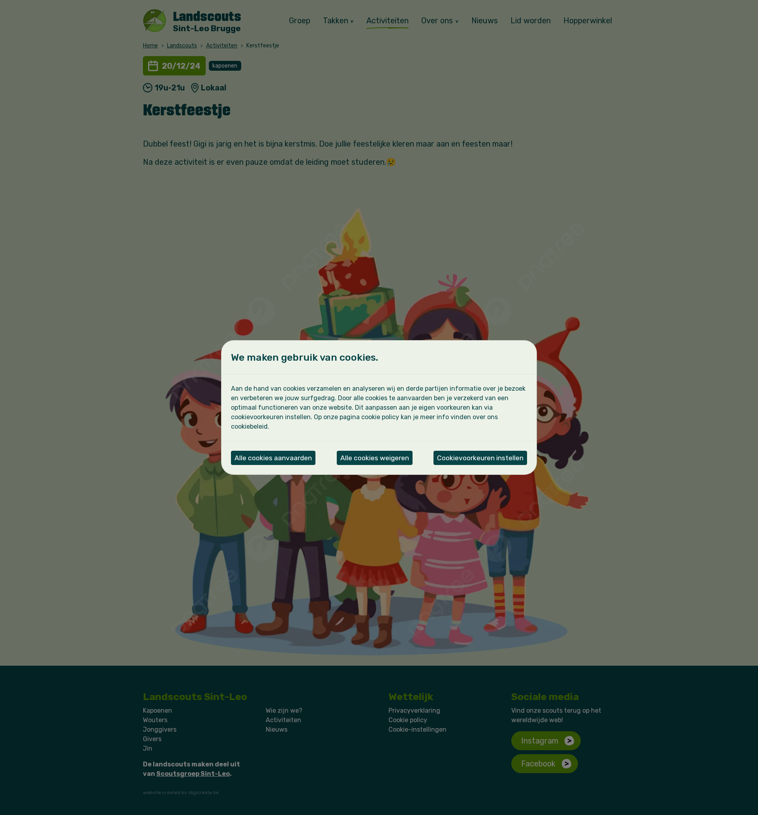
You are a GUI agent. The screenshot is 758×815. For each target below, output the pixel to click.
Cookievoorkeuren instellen (480, 458)
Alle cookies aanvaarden (273, 458)
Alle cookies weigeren (374, 458)
